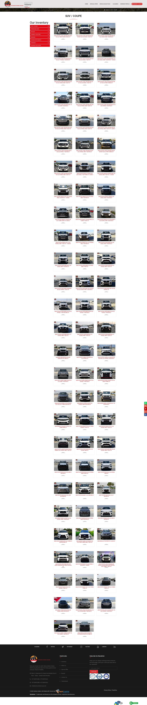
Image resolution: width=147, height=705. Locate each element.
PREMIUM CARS (35, 29)
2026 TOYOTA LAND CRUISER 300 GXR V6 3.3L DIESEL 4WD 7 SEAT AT (63, 82)
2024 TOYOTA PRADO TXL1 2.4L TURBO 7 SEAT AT (85, 587)
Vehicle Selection (105, 4)
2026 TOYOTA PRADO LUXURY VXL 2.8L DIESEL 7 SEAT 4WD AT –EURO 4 (84, 174)
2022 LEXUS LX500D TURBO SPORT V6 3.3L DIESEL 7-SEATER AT (63, 633)
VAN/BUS (33, 42)
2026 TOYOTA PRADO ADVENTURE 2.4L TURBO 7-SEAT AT (85, 220)
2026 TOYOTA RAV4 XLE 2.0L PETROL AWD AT (106, 473)
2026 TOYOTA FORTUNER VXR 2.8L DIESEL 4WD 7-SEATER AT (106, 243)
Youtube (87, 646)
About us (63, 665)
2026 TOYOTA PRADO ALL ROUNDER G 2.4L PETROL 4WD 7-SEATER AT (106, 220)
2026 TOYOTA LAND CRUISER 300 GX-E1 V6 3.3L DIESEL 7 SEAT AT (84, 82)
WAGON (33, 37)
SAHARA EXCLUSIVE (36, 45)
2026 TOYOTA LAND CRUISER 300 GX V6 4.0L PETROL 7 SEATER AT (63, 151)
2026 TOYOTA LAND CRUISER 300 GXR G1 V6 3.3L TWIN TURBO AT (106, 82)
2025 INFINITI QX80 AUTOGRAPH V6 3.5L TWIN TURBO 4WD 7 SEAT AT (84, 542)
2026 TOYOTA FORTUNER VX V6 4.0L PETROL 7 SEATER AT (106, 312)
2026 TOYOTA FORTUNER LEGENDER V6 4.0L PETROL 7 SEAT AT (63, 289)
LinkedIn (104, 646)
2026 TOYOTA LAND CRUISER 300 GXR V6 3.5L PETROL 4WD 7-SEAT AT (63, 174)
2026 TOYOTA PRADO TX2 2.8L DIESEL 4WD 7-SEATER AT (84, 197)
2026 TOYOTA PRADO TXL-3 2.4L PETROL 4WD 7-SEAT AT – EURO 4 (63, 243)
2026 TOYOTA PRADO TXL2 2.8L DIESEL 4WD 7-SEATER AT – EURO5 (63, 197)
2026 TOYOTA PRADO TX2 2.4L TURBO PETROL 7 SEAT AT (84, 427)
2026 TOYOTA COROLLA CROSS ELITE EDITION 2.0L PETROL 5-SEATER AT (106, 358)
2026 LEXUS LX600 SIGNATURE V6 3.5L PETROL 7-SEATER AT (84, 381)
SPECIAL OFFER (94, 4)
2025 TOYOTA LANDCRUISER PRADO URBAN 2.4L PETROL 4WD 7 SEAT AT (63, 450)
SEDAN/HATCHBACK (36, 40)
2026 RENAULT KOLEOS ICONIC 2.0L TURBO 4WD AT (63, 427)
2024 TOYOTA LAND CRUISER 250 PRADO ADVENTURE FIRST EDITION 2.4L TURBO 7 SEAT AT (106, 565)
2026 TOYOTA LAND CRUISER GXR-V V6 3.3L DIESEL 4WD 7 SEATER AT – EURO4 (106, 59)
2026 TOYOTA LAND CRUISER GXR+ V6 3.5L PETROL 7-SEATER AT (106, 610)
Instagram (69, 646)
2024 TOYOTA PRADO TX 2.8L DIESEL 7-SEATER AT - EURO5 (85, 564)
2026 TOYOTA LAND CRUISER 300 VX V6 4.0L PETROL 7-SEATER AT (106, 105)
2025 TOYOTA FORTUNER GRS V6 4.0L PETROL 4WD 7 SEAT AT (106, 450)
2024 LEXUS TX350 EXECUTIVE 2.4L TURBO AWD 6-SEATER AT (63, 610)
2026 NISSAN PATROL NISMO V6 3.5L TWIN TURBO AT (106, 381)
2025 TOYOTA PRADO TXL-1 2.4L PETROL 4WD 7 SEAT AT (106, 427)
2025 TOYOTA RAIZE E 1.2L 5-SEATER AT (85, 495)
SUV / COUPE (34, 26)
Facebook (36, 646)
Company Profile (125, 4)
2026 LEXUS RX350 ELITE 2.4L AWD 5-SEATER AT (106, 519)
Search (116, 4)
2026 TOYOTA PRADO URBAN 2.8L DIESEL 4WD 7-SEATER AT (106, 197)
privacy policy (107, 690)
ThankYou (114, 690)
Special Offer (64, 669)
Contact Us (64, 677)
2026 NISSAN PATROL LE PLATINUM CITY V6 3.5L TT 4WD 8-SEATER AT (63, 404)
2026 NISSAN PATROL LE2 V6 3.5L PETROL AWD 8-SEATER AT (84, 404)
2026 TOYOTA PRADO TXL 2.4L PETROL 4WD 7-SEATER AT (85, 243)
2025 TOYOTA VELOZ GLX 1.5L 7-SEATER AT (106, 496)
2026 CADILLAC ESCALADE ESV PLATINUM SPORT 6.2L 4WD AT (84, 633)
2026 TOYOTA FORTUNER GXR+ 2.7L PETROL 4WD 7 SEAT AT (63, 335)
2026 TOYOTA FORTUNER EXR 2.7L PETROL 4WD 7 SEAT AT (106, 335)
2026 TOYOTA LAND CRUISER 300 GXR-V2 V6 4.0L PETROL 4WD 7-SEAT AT (63, 128)
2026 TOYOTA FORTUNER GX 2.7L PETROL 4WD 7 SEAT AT (84, 335)
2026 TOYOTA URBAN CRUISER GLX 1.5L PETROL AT (85, 358)
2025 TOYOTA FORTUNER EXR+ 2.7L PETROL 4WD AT (85, 450)
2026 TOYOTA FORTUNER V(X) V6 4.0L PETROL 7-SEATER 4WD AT (63, 312)
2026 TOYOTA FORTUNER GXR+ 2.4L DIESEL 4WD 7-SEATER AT (63, 266)
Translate (27, 7)
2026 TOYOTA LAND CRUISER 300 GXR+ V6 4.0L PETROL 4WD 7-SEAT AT (85, 128)
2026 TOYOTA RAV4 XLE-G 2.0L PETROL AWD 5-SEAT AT (85, 473)
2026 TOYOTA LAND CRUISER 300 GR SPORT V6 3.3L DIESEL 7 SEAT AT (84, 36)
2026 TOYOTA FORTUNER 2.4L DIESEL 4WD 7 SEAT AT (84, 266)
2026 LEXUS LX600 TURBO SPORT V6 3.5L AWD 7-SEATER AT (63, 381)
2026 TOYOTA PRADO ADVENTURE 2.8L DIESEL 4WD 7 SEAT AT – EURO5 (106, 174)
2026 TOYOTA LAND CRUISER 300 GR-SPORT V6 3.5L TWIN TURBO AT (106, 151)
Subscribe (93, 671)
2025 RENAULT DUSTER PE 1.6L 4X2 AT (106, 541)
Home (86, 4)
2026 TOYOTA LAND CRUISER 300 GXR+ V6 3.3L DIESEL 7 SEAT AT (85, 59)
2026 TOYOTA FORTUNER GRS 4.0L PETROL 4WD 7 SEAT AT (106, 266)
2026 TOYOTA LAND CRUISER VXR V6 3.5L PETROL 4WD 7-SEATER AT (84, 151)
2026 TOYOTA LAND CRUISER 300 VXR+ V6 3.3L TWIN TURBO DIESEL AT (63, 36)
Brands (63, 673)
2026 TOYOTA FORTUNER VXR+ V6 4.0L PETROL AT (106, 289)
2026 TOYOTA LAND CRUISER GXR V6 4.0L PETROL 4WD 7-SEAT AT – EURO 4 (106, 128)
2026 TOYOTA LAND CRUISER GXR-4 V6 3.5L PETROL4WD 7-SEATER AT (85, 610)
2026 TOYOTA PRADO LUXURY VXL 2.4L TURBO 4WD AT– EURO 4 (63, 220)
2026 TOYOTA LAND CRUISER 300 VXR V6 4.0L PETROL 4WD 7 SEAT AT (84, 105)
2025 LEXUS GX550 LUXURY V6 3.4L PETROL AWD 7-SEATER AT (63, 519)
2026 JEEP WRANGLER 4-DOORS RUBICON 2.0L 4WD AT (63, 358)
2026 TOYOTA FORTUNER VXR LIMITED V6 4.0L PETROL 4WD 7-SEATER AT (85, 289)
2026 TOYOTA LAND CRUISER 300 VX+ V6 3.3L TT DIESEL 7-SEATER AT (63, 59)
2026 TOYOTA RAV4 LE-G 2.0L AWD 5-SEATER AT (63, 473)
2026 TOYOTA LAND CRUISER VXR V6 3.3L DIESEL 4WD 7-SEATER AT (106, 36)
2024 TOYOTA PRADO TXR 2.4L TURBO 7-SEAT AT (106, 587)
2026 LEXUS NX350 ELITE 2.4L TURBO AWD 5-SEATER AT (84, 519)
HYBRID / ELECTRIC (36, 34)
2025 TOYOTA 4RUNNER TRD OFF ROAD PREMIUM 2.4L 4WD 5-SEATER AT (63, 565)
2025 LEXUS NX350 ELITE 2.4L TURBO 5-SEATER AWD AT (63, 542)
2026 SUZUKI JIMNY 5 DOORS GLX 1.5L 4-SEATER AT (106, 404)
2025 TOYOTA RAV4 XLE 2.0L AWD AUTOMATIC (63, 496)
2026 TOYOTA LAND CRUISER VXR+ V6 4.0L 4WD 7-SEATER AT (63, 105)
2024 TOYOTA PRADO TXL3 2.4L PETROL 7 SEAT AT (63, 587)
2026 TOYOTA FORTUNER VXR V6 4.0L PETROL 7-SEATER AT (84, 312)
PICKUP (33, 31)
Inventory (63, 661)
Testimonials (64, 681)
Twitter (53, 646)
